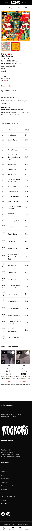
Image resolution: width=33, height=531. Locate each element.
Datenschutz (5, 489)
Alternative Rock (15, 101)
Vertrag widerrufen (7, 486)
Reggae (24, 101)
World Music (5, 103)
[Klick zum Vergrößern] (5, 38)
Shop (2, 8)
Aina (8, 366)
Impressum (5, 479)
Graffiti (3, 500)
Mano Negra (6, 54)
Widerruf (4, 482)
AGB (3, 475)
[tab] (5, 123)
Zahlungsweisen (6, 493)
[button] (3, 26)
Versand (6, 80)
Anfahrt (4, 471)
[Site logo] (16, 2)
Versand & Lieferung (8, 496)
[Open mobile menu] (7, 2)
